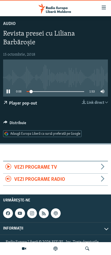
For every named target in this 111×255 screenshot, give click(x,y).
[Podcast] (55, 248)
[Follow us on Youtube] (20, 213)
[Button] (14, 124)
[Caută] (87, 248)
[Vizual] (24, 248)
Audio (9, 24)
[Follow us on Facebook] (8, 213)
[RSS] (44, 213)
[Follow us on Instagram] (32, 213)
